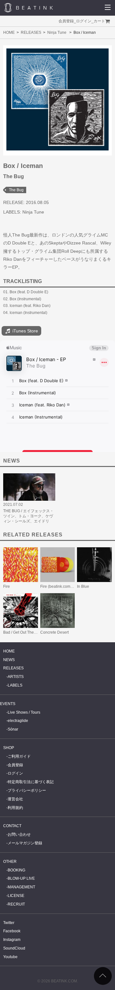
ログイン (83, 21)
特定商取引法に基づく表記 (31, 782)
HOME (9, 32)
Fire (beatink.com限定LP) (62, 586)
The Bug (16, 190)
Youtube (10, 957)
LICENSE (16, 895)
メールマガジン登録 (25, 843)
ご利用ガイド (19, 756)
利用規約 (15, 807)
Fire (6, 586)
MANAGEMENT (21, 887)
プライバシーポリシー (27, 790)
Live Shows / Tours (24, 712)
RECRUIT (16, 904)
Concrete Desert (54, 632)
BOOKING (16, 870)
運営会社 (15, 799)
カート (99, 21)
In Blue (83, 586)
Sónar (13, 729)
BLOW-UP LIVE (21, 878)
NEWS (9, 660)
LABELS (15, 685)
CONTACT (12, 826)
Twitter (8, 923)
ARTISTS (16, 676)
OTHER (10, 861)
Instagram (11, 939)
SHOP (8, 748)
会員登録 (66, 21)
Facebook (11, 931)
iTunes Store (24, 330)
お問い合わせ (19, 834)
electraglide (18, 720)
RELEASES (31, 32)
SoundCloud (14, 948)
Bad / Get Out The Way (22, 632)
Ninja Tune (56, 32)
